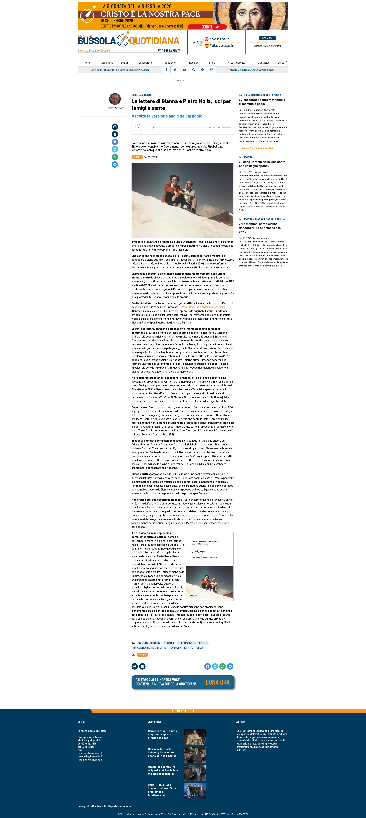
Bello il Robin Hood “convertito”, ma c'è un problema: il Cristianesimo (162, 790)
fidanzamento (175, 647)
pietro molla (169, 643)
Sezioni (125, 62)
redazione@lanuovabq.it (90, 753)
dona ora (267, 38)
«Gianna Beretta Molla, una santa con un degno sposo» (262, 164)
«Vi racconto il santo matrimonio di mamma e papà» (262, 102)
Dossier (193, 62)
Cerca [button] (281, 62)
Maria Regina (238, 69)
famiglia (200, 647)
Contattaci (264, 62)
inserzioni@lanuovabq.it (90, 759)
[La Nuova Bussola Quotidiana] (129, 42)
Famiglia (189, 80)
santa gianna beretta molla (149, 643)
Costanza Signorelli (263, 110)
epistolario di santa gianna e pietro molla (149, 647)
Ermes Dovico (115, 108)
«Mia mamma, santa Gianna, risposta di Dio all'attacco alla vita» (260, 228)
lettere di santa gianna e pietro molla (193, 643)
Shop (212, 62)
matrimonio (188, 647)
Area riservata (236, 62)
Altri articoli (183, 710)
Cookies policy (100, 806)
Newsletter (267, 46)
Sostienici (170, 62)
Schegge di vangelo (104, 69)
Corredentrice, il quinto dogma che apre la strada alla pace (162, 734)
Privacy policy (85, 806)
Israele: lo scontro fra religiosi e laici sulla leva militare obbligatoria (163, 770)
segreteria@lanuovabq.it (90, 756)
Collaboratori (146, 62)
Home (86, 62)
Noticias (222, 45)
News (219, 38)
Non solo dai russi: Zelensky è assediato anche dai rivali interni (162, 752)
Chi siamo (107, 62)
